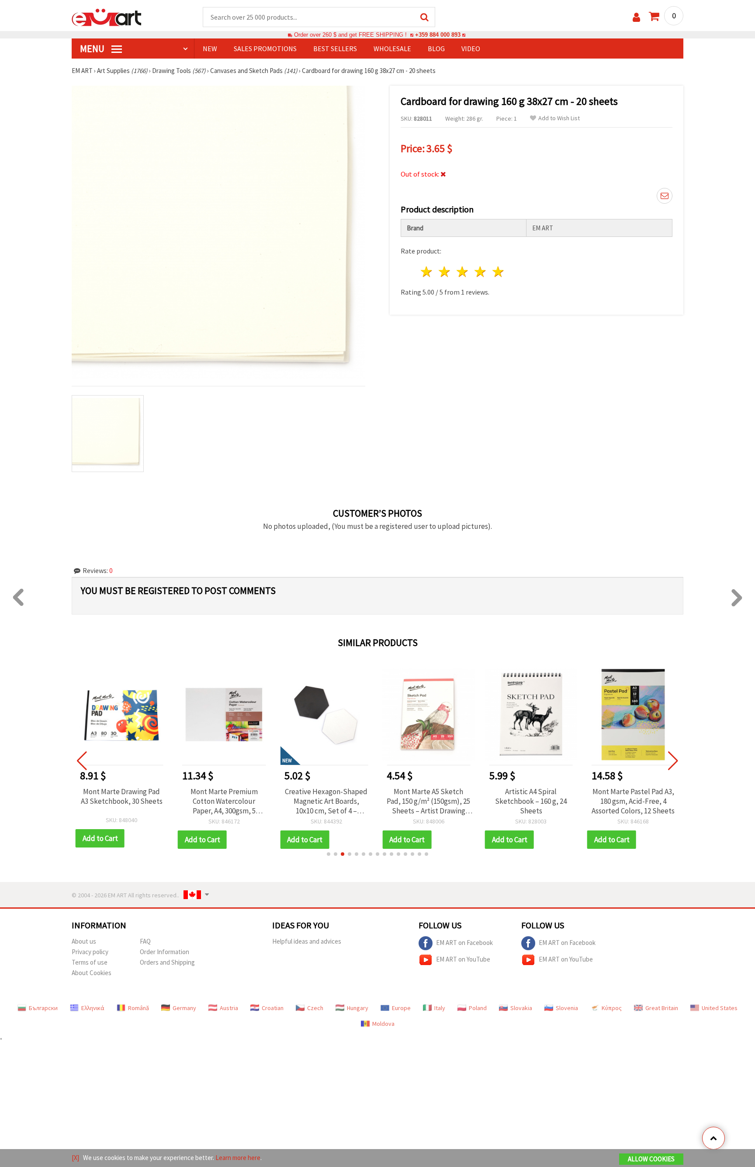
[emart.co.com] (107, 16)
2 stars (445, 272)
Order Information (164, 952)
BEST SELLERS (335, 48)
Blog (436, 48)
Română (138, 1008)
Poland (478, 1008)
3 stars (463, 272)
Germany (184, 1008)
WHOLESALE (392, 48)
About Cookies (91, 973)
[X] (75, 1157)
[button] (328, 854)
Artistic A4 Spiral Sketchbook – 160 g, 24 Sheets (531, 801)
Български (43, 1008)
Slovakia (521, 1008)
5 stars (498, 272)
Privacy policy (90, 952)
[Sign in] (636, 17)
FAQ (145, 941)
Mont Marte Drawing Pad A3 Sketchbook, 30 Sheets (122, 796)
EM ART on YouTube (463, 959)
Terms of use (89, 962)
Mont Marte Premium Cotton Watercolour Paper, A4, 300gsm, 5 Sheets (224, 801)
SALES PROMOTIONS (265, 48)
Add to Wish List (559, 118)
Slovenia (567, 1008)
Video (470, 48)
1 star (427, 272)
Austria (229, 1008)
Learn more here (237, 1157)
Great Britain (661, 1008)
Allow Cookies (651, 1159)
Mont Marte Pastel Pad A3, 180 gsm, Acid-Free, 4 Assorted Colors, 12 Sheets (633, 801)
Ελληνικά (92, 1008)
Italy (439, 1008)
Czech (315, 1008)
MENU (93, 48)
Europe (401, 1008)
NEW (210, 48)
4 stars (480, 272)
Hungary (357, 1008)
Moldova (383, 1024)
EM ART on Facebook (464, 942)
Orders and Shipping (167, 962)
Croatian (273, 1008)
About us (84, 941)
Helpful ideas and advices (306, 941)
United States (720, 1008)
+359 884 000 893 (438, 34)
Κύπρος (612, 1008)
